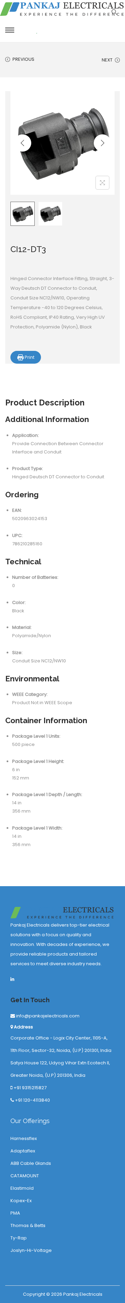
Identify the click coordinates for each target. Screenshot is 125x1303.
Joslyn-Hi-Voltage (31, 1250)
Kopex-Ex (21, 1200)
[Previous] (22, 143)
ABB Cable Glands (30, 1163)
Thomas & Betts (27, 1225)
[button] (114, 14)
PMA (15, 1213)
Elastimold (22, 1188)
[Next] (102, 143)
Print (29, 357)
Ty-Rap (18, 1238)
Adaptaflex (22, 1151)
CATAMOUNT (24, 1175)
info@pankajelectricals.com (47, 1016)
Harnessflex (23, 1138)
